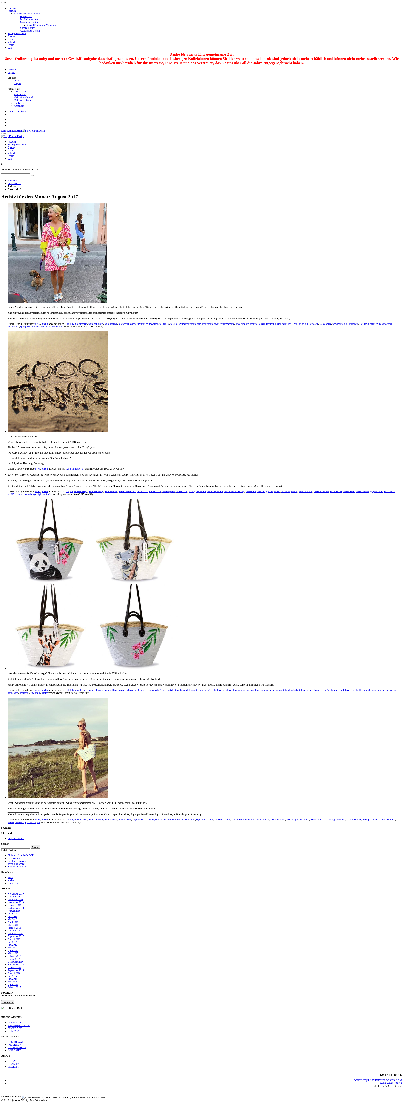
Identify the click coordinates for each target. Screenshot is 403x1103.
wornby (176, 819)
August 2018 (14, 910)
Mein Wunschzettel (23, 97)
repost (166, 323)
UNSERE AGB (16, 1041)
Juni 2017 (12, 944)
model (11, 822)
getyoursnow (376, 491)
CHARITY (13, 1066)
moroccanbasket (318, 819)
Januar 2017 (14, 959)
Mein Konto (20, 94)
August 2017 (14, 939)
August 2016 (14, 973)
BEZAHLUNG (15, 1022)
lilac (267, 819)
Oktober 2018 (14, 905)
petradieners (352, 323)
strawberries (336, 491)
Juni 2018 (12, 916)
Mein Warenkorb (22, 100)
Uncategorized (15, 883)
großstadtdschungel (360, 690)
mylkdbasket (125, 819)
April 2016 (13, 984)
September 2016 (16, 970)
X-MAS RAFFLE (17, 866)
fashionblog (325, 323)
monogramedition (336, 819)
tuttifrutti (285, 491)
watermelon (349, 491)
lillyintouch (142, 323)
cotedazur (364, 323)
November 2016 (16, 964)
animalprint (278, 690)
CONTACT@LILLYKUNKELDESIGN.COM (378, 1080)
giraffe (44, 693)
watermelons (362, 491)
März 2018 (13, 925)
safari (389, 690)
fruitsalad (47, 494)
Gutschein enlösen (17, 111)
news (37, 323)
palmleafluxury (95, 323)
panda (310, 690)
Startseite (12, 180)
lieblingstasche (386, 323)
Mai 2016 (12, 981)
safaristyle (266, 690)
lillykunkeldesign (78, 323)
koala (395, 690)
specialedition (55, 326)
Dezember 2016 (15, 961)
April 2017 (13, 950)
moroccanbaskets (127, 323)
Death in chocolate (17, 861)
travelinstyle (155, 491)
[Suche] (32, 175)
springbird (25, 326)
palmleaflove (111, 323)
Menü (4, 133)
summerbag (155, 690)
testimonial (258, 819)
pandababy (13, 693)
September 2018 (16, 908)
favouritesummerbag (224, 323)
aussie (374, 690)
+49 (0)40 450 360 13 (391, 1083)
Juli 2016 (12, 976)
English (11, 72)
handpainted (300, 323)
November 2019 (16, 893)
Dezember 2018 (15, 899)
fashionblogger (273, 323)
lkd (67, 323)
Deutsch (12, 69)
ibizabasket (181, 491)
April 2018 (13, 922)
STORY (12, 1061)
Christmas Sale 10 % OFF (21, 855)
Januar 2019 (14, 896)
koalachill (24, 693)
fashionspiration (205, 323)
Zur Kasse (19, 103)
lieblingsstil (312, 323)
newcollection (305, 491)
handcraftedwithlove (295, 690)
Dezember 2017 (15, 933)
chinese (333, 690)
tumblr (45, 323)
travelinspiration (40, 326)
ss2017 (11, 494)
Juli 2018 (12, 913)
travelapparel (155, 323)
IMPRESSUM (15, 1050)
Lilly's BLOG (21, 91)
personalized (338, 323)
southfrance (13, 326)
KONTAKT (14, 1031)
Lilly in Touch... (16, 838)
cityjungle (35, 693)
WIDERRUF (14, 1044)
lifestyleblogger (257, 323)
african (381, 690)
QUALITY (13, 1064)
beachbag (262, 491)
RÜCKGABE (15, 1028)
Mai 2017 (12, 947)
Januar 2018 (14, 930)
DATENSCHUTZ (17, 1047)
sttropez (374, 323)
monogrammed (370, 819)
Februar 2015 (14, 987)
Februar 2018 (14, 927)
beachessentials (321, 491)
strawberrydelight (33, 494)
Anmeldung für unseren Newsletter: (19, 995)
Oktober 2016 (14, 967)
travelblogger (242, 323)
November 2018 (16, 902)
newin (294, 491)
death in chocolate (17, 863)
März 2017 (13, 953)
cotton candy (14, 858)
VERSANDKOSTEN (19, 1025)
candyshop (20, 822)
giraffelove (344, 690)
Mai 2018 (12, 919)
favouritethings (321, 690)
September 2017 (16, 936)
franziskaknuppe (387, 819)
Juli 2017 (12, 942)
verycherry (389, 491)
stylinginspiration (187, 323)
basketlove (287, 323)
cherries (19, 494)
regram (173, 323)
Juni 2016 (12, 978)
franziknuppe (33, 822)
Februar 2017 (14, 956)
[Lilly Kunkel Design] (12, 136)
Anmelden (19, 105)
